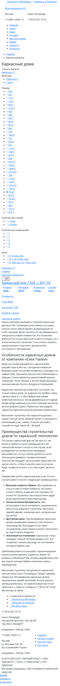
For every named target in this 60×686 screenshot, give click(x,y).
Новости (14, 45)
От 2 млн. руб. (16, 255)
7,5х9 (11, 192)
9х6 (10, 114)
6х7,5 (11, 195)
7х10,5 (12, 198)
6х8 (10, 158)
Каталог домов (46, 638)
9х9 (10, 111)
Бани (12, 31)
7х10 (11, 101)
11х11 (12, 148)
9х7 (10, 94)
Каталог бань (45, 641)
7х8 (10, 175)
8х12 (11, 104)
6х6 (10, 91)
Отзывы (13, 35)
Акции (12, 41)
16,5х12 (12, 185)
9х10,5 (12, 161)
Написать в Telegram (45, 1)
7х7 (10, 138)
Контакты (14, 48)
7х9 (10, 131)
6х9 (10, 205)
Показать (8, 268)
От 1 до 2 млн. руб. (19, 259)
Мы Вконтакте (19, 606)
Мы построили (17, 38)
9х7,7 (11, 212)
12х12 (12, 108)
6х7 (10, 145)
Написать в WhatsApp (19, 1)
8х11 (11, 124)
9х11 (11, 118)
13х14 (12, 188)
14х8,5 (12, 168)
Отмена (6, 271)
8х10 (11, 121)
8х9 (10, 128)
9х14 (11, 141)
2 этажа (13, 224)
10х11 (12, 151)
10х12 (12, 182)
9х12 (11, 202)
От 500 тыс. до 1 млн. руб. (22, 262)
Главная (13, 25)
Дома (12, 28)
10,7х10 (12, 171)
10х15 (12, 165)
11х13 (12, 178)
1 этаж (12, 221)
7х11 (11, 98)
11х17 (12, 208)
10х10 (12, 135)
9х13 (11, 155)
